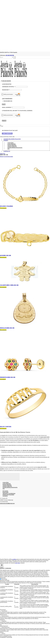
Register (4, 120)
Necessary (4, 579)
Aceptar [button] (22, 563)
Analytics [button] (2, 619)
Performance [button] (3, 614)
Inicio (1, 153)
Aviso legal (5, 492)
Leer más (17, 563)
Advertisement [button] (4, 626)
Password (5, 90)
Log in (4, 104)
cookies (14, 559)
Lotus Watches (7, 483)
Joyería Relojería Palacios (12, 139)
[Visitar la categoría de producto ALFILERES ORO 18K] (25, 254)
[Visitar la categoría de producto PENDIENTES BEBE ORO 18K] (25, 376)
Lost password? (7, 98)
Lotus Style (6, 482)
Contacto (7, 151)
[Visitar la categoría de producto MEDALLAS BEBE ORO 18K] (25, 326)
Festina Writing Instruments (14, 147)
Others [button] (2, 632)
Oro (8, 149)
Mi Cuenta (5, 491)
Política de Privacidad (8, 494)
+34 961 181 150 (10, 55)
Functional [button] (3, 609)
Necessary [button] (3, 577)
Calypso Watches (7, 486)
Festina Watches (7, 485)
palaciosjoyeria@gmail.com (7, 503)
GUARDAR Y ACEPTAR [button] (6, 637)
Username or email (8, 86)
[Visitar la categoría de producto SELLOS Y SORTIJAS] (25, 425)
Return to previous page (6, 156)
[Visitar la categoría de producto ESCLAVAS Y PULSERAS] (25, 205)
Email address (7, 107)
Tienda (6, 140)
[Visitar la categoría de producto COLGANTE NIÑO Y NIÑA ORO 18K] (25, 283)
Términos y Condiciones (9, 493)
